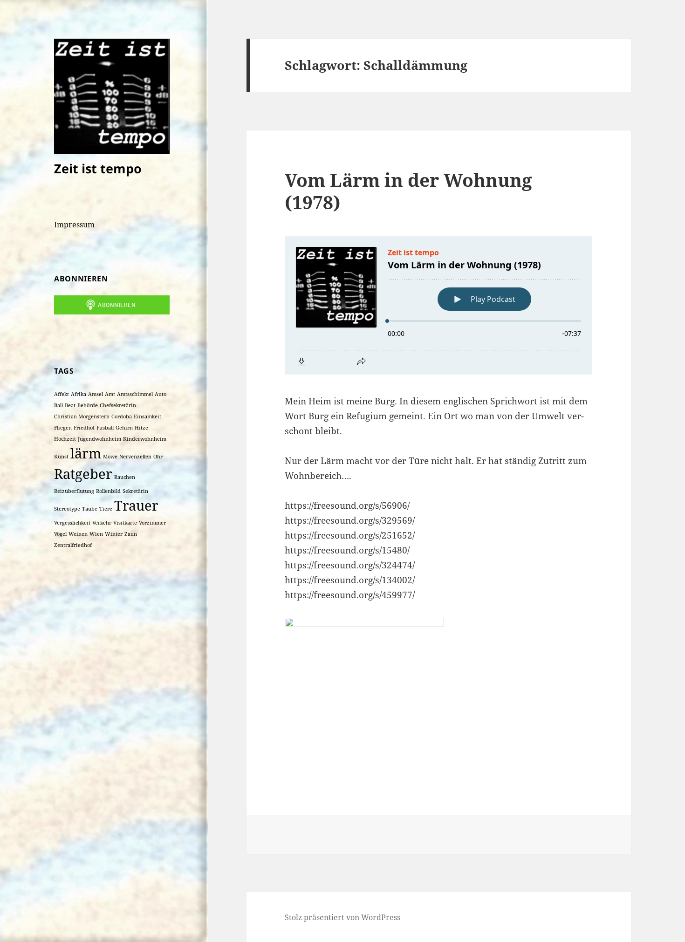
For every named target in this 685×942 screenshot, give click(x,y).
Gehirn (124, 427)
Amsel (95, 394)
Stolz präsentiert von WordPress (342, 917)
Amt (110, 394)
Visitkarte (125, 522)
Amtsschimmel (135, 394)
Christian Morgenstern (82, 416)
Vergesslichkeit (72, 522)
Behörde (87, 405)
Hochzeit (65, 439)
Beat (70, 405)
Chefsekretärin (118, 405)
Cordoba (121, 416)
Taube (89, 508)
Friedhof (84, 427)
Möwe (110, 456)
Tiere (105, 508)
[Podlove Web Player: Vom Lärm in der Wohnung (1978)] (438, 305)
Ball (58, 405)
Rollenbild (108, 491)
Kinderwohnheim (144, 439)
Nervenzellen (135, 456)
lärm (85, 453)
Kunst (61, 456)
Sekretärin (135, 491)
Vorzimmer (152, 522)
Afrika (78, 394)
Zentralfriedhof (73, 545)
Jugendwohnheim (99, 439)
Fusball (105, 427)
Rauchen (124, 477)
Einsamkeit (147, 416)
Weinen (78, 534)
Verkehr (101, 522)
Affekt (61, 394)
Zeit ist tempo (98, 168)
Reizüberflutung (74, 491)
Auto (160, 394)
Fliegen (63, 427)
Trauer (136, 505)
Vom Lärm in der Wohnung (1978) (408, 190)
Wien (96, 534)
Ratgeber (83, 473)
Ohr (158, 456)
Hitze (141, 427)
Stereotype (67, 508)
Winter (114, 534)
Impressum (74, 224)
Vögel (60, 534)
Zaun (130, 534)
